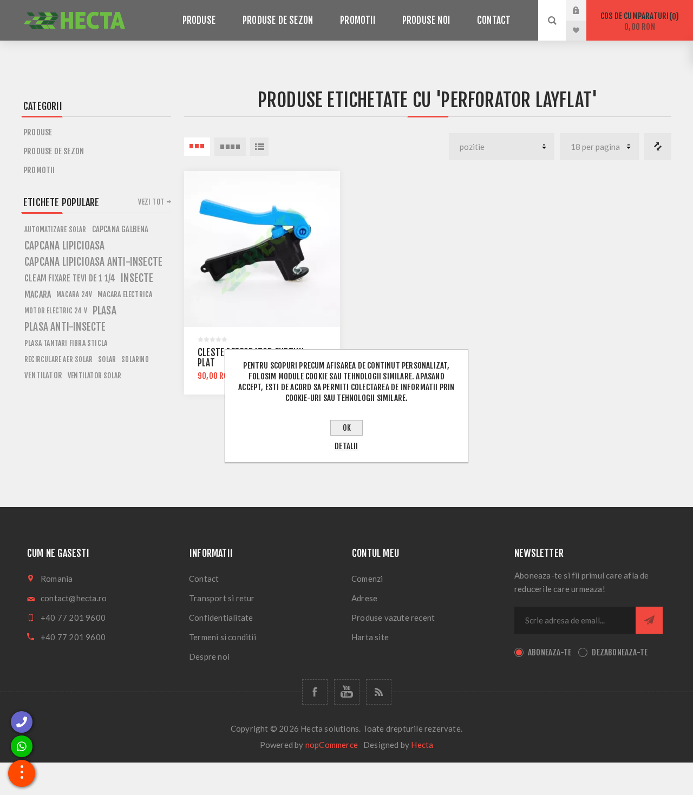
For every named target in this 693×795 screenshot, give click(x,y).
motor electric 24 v (55, 310)
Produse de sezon (53, 151)
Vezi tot (151, 202)
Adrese (364, 598)
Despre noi (209, 656)
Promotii (39, 170)
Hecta (422, 745)
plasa (104, 310)
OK (347, 427)
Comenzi (367, 578)
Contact (204, 578)
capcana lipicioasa (64, 245)
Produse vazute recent (393, 617)
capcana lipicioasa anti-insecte (93, 261)
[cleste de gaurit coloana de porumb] (262, 249)
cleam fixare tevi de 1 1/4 (69, 278)
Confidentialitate (221, 617)
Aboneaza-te (549, 652)
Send (649, 620)
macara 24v (74, 294)
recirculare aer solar (58, 359)
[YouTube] (346, 692)
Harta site (370, 637)
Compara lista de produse (657, 146)
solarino (135, 359)
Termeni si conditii (222, 637)
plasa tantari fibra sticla (65, 342)
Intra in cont (584, 10)
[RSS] (378, 692)
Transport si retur (222, 598)
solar (107, 359)
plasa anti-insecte (65, 326)
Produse (37, 132)
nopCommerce (331, 745)
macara (37, 294)
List (259, 146)
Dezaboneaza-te (620, 652)
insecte (137, 278)
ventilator (43, 375)
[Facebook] (315, 692)
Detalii (346, 446)
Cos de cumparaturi (638, 21)
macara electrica (124, 294)
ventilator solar (94, 375)
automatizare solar (55, 229)
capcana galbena (120, 229)
